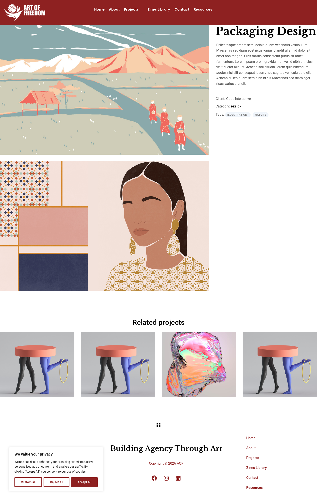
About (114, 9)
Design (236, 106)
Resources (203, 9)
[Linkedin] (178, 478)
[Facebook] (154, 478)
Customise (28, 482)
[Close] (99, 450)
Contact (181, 9)
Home (99, 9)
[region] (56, 469)
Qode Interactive (238, 99)
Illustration (237, 114)
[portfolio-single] (104, 226)
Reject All (56, 482)
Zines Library (159, 9)
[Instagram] (166, 478)
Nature (260, 114)
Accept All (84, 482)
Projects (131, 9)
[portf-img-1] (104, 90)
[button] (133, 9)
